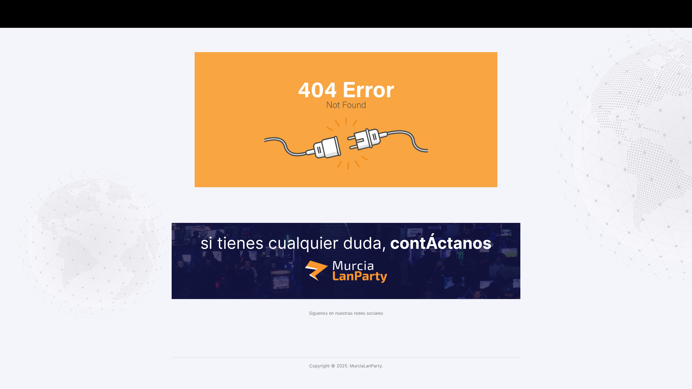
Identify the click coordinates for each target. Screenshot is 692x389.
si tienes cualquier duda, (346, 243)
